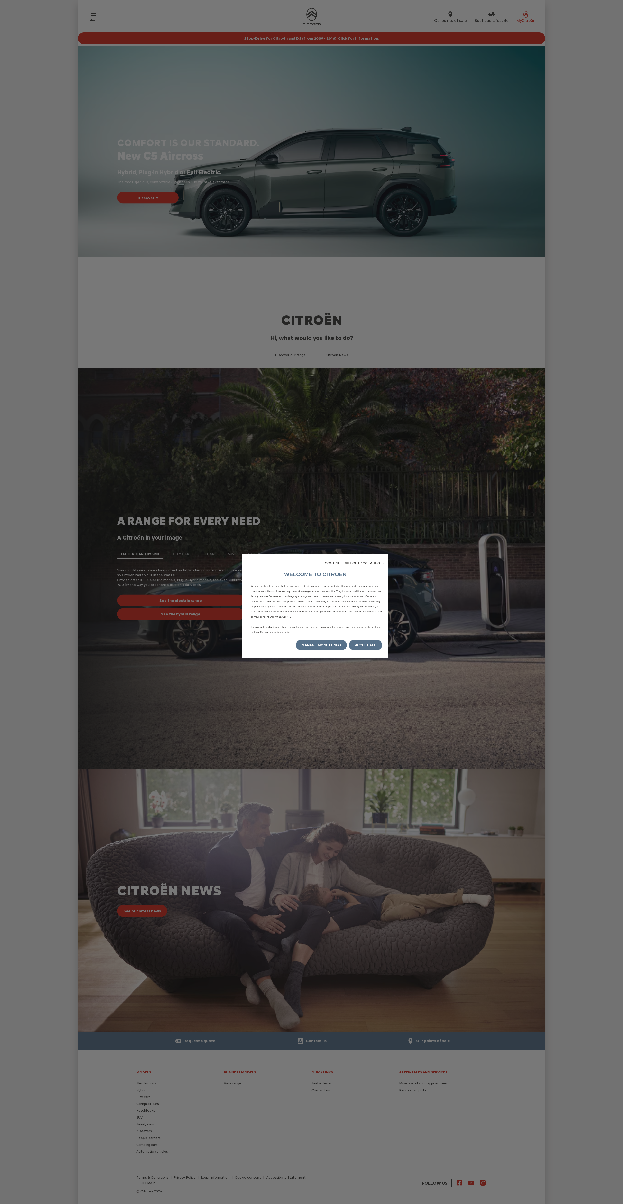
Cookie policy (371, 627)
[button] (355, 563)
